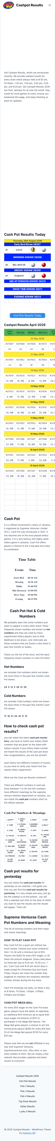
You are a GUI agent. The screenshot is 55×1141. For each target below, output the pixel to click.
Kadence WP (29, 1133)
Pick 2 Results (27, 1086)
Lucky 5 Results (27, 1111)
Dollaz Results (27, 1106)
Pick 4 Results (27, 1096)
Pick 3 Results (27, 1091)
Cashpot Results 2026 (27, 1076)
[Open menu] (49, 5)
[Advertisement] (27, 42)
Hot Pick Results (27, 1081)
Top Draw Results (28, 1101)
